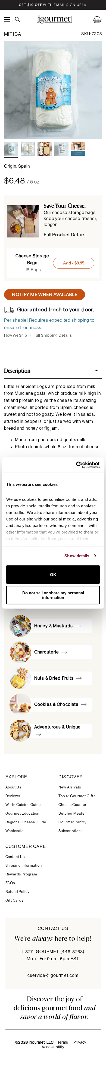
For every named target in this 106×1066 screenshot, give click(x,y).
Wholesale (14, 831)
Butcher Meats (71, 813)
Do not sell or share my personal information (53, 595)
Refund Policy (17, 891)
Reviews (12, 796)
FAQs (10, 883)
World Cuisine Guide (23, 804)
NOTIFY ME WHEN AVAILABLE (44, 294)
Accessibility (53, 1047)
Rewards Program (21, 874)
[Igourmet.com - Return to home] (54, 19)
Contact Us (15, 857)
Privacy (79, 1042)
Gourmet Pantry (72, 822)
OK (53, 574)
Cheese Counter (72, 804)
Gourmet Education (22, 813)
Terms (62, 1042)
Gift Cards (14, 900)
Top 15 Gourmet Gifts (76, 796)
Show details (76, 555)
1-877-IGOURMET (53, 952)
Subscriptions (70, 831)
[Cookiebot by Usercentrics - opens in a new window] (76, 465)
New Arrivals (69, 787)
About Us (13, 787)
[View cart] (94, 19)
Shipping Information (23, 865)
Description (17, 370)
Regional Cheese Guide (25, 822)
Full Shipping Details (52, 336)
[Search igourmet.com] (19, 19)
